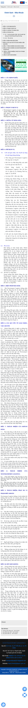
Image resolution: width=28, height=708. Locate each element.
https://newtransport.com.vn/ (17, 663)
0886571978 (10, 657)
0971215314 (18, 657)
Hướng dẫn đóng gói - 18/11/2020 (11, 630)
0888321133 (12, 655)
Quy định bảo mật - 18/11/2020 (10, 632)
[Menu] (2, 2)
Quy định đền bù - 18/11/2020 (10, 633)
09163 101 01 (21, 655)
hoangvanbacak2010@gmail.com (16, 660)
